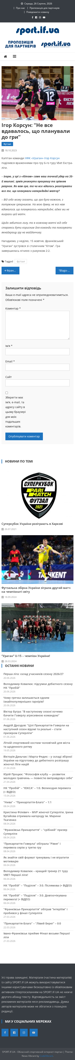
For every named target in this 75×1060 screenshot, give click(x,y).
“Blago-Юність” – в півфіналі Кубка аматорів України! (66, 270)
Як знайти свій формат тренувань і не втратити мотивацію (36, 859)
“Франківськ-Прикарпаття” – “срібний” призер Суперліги (35, 831)
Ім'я (8, 346)
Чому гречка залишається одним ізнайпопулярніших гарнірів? (26, 699)
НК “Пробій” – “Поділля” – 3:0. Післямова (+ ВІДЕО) (37, 885)
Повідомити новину (37, 12)
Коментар (13, 308)
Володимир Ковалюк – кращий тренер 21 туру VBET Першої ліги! (35, 873)
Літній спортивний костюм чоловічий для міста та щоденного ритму (36, 744)
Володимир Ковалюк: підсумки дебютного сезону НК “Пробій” (38, 686)
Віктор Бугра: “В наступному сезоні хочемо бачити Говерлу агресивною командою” (33, 713)
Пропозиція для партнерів (44, 8)
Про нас (20, 8)
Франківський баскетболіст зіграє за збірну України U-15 (13, 270)
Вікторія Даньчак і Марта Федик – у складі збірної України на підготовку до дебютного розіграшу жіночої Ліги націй (37, 760)
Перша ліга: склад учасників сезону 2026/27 (33, 674)
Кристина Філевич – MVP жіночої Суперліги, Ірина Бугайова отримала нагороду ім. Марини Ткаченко (38, 816)
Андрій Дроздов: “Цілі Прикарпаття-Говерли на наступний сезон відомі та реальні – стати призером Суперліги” (36, 729)
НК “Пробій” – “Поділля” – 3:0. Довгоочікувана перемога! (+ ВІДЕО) (35, 897)
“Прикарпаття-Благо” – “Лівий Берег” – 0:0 (32, 923)
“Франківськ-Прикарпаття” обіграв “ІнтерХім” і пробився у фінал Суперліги (35, 911)
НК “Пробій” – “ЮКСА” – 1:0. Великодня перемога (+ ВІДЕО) (37, 790)
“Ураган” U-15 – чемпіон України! (26, 656)
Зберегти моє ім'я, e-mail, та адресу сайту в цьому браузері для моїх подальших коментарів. (15, 412)
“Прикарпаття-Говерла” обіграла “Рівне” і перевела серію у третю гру (32, 845)
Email (10, 361)
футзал (21, 261)
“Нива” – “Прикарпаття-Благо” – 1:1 (27, 802)
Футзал (7, 143)
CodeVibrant (46, 1056)
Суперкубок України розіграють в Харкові (32, 524)
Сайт (8, 377)
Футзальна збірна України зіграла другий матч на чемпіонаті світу (36, 589)
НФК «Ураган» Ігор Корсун (42, 158)
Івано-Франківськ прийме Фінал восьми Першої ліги (36, 935)
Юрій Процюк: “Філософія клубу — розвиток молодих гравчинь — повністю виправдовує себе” (38, 776)
